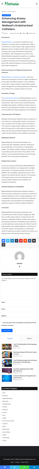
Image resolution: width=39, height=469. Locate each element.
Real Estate (6, 429)
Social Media (6, 432)
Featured (5, 409)
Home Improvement (8, 421)
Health (4, 418)
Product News (12, 11)
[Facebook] (3, 241)
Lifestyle (5, 423)
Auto (4, 393)
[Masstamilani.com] (12, 3)
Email (3, 309)
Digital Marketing (7, 398)
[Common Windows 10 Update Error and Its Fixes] (7, 378)
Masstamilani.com (31, 459)
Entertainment (7, 404)
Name (3, 302)
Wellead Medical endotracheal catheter (13, 77)
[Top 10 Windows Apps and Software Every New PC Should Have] (7, 363)
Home (5, 11)
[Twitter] (8, 241)
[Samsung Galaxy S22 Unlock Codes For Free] (7, 354)
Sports (4, 435)
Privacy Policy (24, 462)
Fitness (5, 412)
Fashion (5, 407)
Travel (4, 440)
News (4, 426)
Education (5, 401)
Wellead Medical (6, 42)
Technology (6, 437)
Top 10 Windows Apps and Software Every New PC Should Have (25, 361)
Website (3, 316)
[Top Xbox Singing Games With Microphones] (7, 371)
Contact (17, 462)
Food (4, 415)
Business (5, 395)
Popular (9, 338)
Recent (29, 338)
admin (5, 33)
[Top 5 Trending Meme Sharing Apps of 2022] (7, 346)
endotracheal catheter (11, 98)
